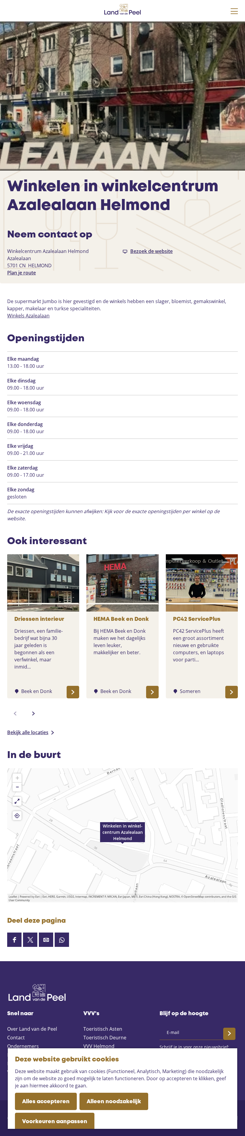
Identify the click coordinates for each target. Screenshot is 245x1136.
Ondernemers (23, 1046)
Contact (16, 1037)
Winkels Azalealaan (28, 315)
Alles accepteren (46, 1101)
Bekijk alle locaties (27, 732)
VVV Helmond (98, 1046)
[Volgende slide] (33, 714)
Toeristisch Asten (102, 1029)
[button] (122, 835)
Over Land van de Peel (32, 1029)
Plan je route (21, 272)
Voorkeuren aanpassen (54, 1121)
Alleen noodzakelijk (114, 1101)
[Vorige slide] (15, 714)
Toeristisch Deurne (104, 1037)
